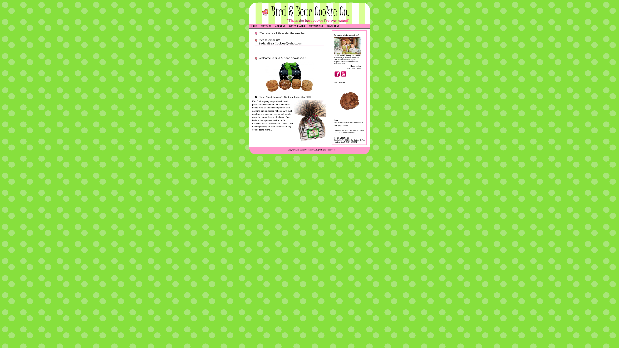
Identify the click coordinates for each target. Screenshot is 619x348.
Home (254, 26)
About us (280, 26)
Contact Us (333, 26)
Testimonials (316, 26)
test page (266, 26)
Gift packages (297, 26)
